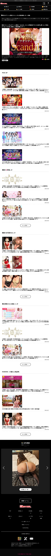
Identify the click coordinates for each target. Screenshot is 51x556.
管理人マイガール (25, 524)
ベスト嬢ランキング (25, 521)
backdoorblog (25, 527)
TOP (10, 511)
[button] (4, 467)
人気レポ (20, 516)
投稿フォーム (25, 501)
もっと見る (24, 225)
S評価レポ (20, 511)
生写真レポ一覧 (24, 489)
